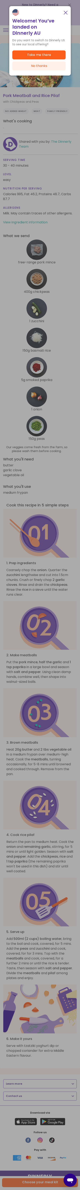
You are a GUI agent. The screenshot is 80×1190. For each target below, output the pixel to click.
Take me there (39, 54)
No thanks (39, 66)
